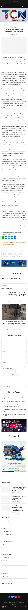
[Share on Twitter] (13, 273)
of (15, 253)
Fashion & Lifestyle (7, 534)
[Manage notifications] (3, 607)
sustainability (5, 256)
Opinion (4, 547)
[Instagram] (14, 1)
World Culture (6, 580)
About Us (6, 602)
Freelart (14, 608)
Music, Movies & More (7, 541)
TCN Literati (5, 560)
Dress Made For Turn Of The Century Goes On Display (13, 401)
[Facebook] (9, 597)
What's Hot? (5, 576)
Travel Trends (5, 570)
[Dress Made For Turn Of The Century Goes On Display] (5, 499)
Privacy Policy (21, 602)
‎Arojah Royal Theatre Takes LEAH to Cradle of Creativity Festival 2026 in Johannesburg (13, 414)
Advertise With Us (13, 602)
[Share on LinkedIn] (17, 273)
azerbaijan (13, 251)
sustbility (14, 256)
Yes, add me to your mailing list (10, 371)
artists (7, 251)
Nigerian (4, 253)
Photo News (5, 551)
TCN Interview (6, 557)
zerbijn (20, 256)
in (19, 251)
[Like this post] (9, 273)
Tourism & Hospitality (7, 564)
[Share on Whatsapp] (18, 273)
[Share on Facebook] (12, 273)
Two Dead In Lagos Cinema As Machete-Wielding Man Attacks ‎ (19, 489)
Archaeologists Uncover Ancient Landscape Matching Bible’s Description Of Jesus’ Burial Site (12, 405)
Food (4, 538)
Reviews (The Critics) (7, 554)
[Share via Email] (20, 273)
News (4, 544)
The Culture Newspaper (14, 33)
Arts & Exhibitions (14, 27)
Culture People (6, 531)
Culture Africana (6, 528)
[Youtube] (17, 1)
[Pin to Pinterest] (15, 273)
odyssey (11, 253)
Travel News (5, 567)
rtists (20, 253)
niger (23, 251)
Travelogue (5, 573)
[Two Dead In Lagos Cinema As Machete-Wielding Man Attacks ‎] (5, 490)
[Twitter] (12, 1)
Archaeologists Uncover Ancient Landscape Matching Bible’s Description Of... (14, 323)
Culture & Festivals (7, 525)
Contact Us (14, 604)
